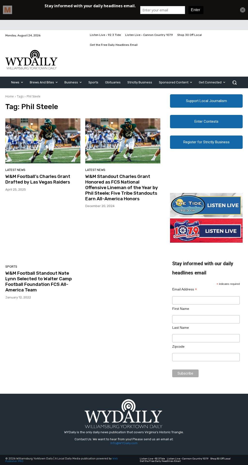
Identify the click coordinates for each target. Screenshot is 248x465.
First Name (180, 309)
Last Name (180, 327)
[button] (234, 82)
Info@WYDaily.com (124, 443)
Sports (11, 266)
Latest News (15, 169)
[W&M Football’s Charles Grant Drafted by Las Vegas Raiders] (42, 140)
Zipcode (178, 346)
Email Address (184, 289)
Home (9, 96)
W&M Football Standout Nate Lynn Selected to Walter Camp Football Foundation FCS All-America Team (38, 281)
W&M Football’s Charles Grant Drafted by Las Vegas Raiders (37, 179)
